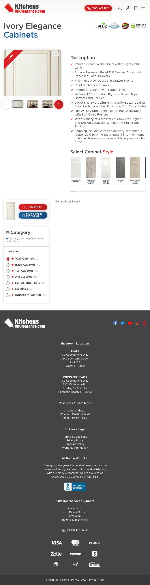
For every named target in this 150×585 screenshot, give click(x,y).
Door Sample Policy (75, 418)
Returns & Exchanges (75, 520)
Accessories (26, 276)
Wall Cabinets (27, 258)
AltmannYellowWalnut (91, 182)
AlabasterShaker (76, 181)
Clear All (13, 251)
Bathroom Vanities (30, 294)
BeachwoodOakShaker (135, 182)
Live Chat (75, 516)
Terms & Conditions (75, 437)
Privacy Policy (75, 440)
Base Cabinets (27, 264)
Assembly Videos (75, 410)
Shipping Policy (75, 444)
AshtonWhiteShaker (106, 182)
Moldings (24, 288)
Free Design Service (75, 512)
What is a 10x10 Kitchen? (75, 414)
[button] (143, 8)
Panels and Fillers (30, 282)
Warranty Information (75, 448)
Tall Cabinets (26, 270)
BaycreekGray (120, 181)
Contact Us (75, 508)
